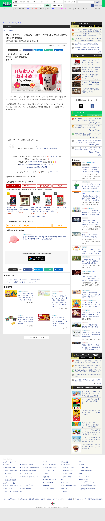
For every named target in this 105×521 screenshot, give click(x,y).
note (50, 50)
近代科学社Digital (50, 488)
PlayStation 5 (29, 186)
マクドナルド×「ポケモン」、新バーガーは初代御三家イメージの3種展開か (91, 425)
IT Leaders (8, 474)
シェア (29, 50)
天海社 (82, 464)
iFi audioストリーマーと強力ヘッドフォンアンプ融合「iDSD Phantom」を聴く (91, 69)
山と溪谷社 (46, 477)
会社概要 (69, 499)
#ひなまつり (53, 156)
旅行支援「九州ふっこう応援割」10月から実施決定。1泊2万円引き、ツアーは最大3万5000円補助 (88, 371)
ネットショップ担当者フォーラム (31, 467)
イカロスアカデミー (68, 477)
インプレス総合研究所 (11, 470)
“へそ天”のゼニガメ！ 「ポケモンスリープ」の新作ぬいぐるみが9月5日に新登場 (91, 261)
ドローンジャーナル (10, 477)
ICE (80, 462)
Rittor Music (46, 462)
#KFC (38, 164)
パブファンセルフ (86, 476)
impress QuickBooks (86, 470)
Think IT (7, 464)
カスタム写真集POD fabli (88, 485)
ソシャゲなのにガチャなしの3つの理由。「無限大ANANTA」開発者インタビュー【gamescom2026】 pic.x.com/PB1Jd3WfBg (87, 149)
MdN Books (66, 482)
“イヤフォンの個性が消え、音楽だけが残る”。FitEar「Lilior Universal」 (91, 91)
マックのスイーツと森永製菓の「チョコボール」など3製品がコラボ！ (91, 447)
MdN (62, 480)
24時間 (83, 26)
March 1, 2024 (54, 172)
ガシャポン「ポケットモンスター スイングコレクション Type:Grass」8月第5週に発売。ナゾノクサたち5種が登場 (88, 49)
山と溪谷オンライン (50, 479)
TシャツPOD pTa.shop (87, 482)
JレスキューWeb (67, 474)
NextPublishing (26, 488)
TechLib (65, 491)
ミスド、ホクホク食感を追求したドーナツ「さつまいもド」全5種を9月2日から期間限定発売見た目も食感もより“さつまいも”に (88, 31)
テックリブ (64, 488)
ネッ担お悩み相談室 (10, 480)
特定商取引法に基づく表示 (95, 499)
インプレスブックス (27, 485)
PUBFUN (81, 474)
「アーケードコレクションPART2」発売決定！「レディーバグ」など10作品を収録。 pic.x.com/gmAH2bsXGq (88, 142)
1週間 (90, 26)
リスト (20, 50)
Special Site (80, 56)
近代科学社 (46, 485)
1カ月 (98, 26)
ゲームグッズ (44, 186)
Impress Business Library (29, 470)
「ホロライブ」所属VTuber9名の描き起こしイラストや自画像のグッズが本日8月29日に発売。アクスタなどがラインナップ (91, 214)
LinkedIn (60, 50)
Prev (8, 203)
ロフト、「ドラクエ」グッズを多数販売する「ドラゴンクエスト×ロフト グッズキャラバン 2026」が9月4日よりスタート (91, 307)
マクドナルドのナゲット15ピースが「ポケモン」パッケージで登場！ (91, 412)
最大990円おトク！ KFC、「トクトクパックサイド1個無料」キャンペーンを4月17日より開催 (59, 321)
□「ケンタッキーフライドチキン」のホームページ (22, 279)
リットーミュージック (51, 464)
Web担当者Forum (10, 467)
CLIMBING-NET (49, 482)
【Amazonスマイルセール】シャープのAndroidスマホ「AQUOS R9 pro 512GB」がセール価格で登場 (88, 40)
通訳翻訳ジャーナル (68, 470)
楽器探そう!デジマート (51, 467)
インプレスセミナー (27, 474)
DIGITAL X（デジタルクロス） (30, 477)
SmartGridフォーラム (28, 464)
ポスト (14, 50)
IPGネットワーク (83, 479)
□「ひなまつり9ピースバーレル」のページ (20, 282)
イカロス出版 (64, 462)
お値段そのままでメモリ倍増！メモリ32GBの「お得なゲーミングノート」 (91, 62)
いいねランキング (94, 115)
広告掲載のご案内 (34, 499)
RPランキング (79, 115)
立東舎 (47, 474)
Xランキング (80, 113)
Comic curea (84, 467)
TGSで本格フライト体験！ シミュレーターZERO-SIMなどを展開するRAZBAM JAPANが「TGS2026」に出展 (91, 349)
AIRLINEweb (66, 464)
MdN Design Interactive (69, 485)
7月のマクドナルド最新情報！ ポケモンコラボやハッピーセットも (89, 388)
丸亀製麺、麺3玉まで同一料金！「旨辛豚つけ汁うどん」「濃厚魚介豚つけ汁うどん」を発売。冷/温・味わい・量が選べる (87, 367)
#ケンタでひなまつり (48, 164)
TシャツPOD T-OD (50, 470)
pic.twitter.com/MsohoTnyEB (37, 167)
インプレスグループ (80, 499)
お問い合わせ (23, 499)
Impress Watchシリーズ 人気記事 (87, 355)
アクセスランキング (82, 23)
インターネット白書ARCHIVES (13, 491)
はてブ (39, 50)
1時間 (75, 26)
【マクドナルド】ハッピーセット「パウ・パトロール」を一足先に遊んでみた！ (91, 432)
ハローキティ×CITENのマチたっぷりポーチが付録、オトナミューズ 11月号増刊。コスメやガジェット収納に (88, 380)
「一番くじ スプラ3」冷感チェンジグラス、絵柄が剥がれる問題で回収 (91, 335)
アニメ (60, 186)
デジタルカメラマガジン (11, 485)
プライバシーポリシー (59, 499)
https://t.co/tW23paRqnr (27, 164)
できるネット (8, 488)
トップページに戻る (36, 337)
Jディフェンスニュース (69, 467)
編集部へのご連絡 (46, 499)
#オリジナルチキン (36, 162)
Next (64, 203)
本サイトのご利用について (10, 499)
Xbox (44, 226)
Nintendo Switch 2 (13, 186)
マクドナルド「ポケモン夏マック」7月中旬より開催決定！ (91, 401)
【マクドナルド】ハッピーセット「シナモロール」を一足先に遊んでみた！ (91, 439)
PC (48, 9)
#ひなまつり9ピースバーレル (46, 148)
